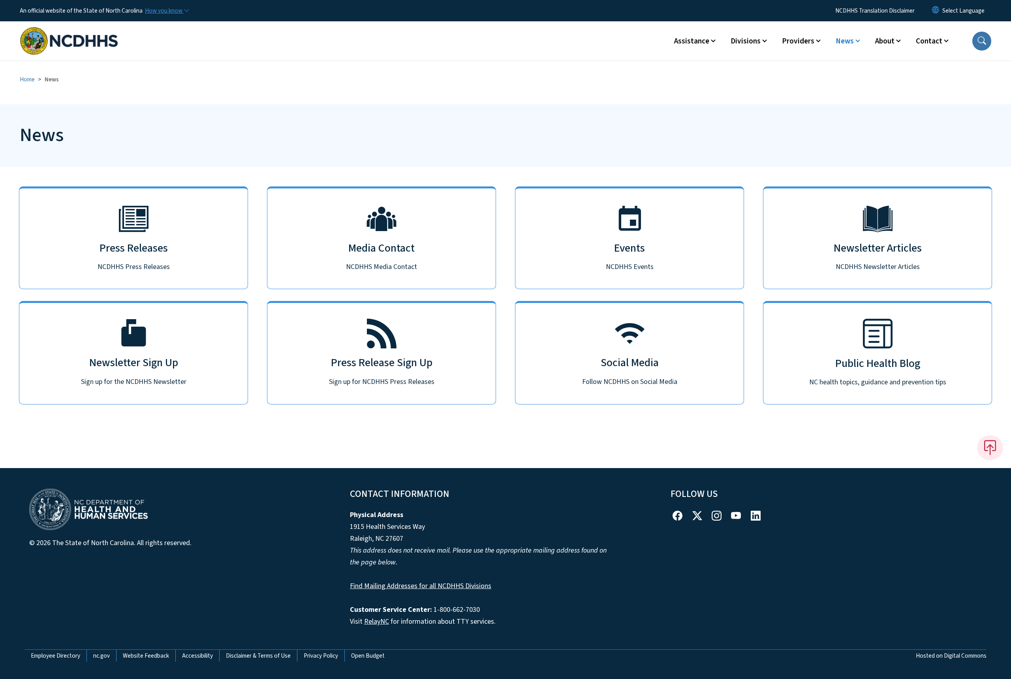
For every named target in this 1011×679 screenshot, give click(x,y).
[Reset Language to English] (935, 11)
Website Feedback (146, 655)
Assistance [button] (691, 41)
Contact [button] (929, 41)
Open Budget (368, 655)
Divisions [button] (746, 41)
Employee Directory (55, 655)
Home (27, 79)
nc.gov (101, 655)
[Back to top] (990, 447)
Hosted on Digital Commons (951, 655)
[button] (981, 41)
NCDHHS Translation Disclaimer (875, 10)
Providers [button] (798, 41)
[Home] (69, 31)
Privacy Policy (321, 655)
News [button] (845, 41)
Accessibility (197, 655)
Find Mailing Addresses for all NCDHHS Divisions (420, 586)
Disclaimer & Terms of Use (258, 655)
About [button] (884, 41)
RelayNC (376, 621)
